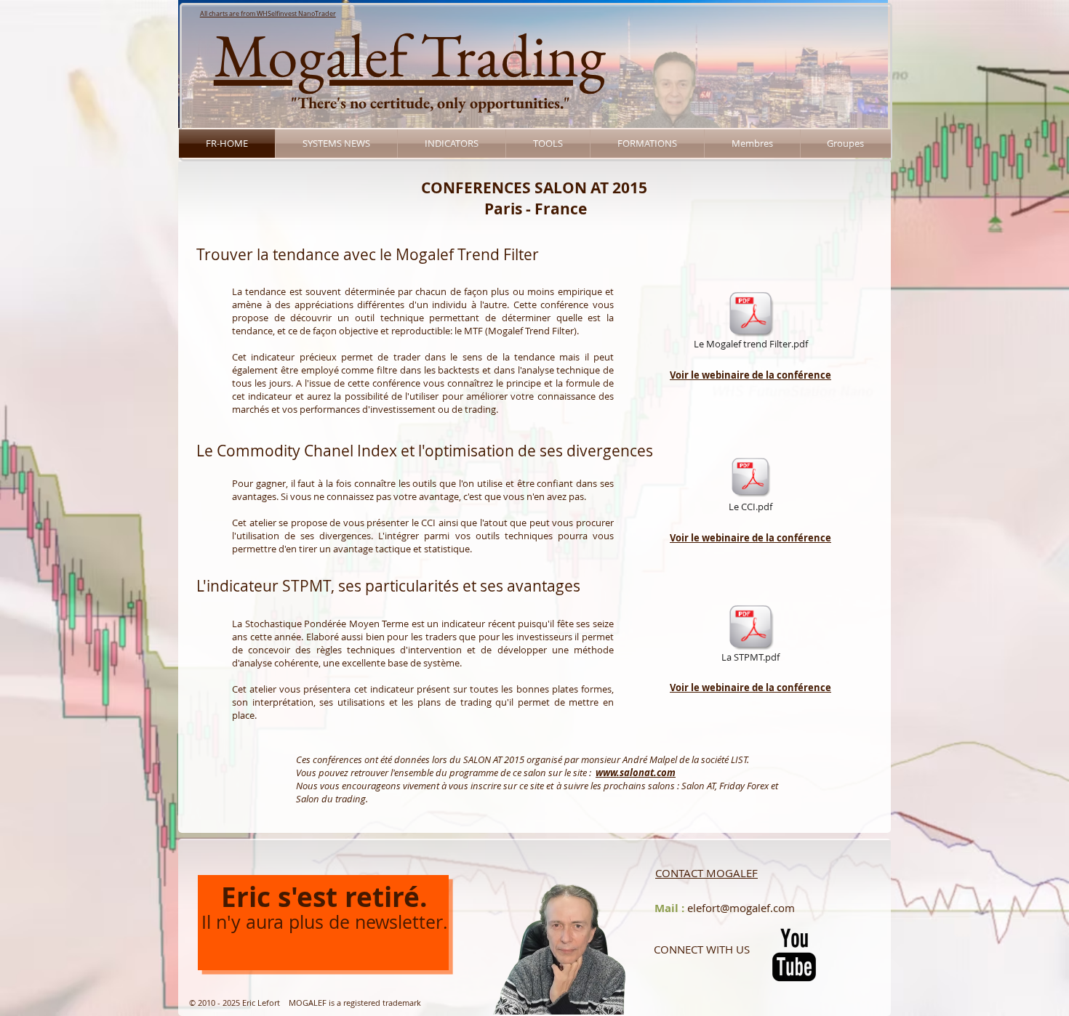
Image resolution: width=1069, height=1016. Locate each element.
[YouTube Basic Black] (794, 955)
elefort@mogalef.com (741, 907)
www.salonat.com (636, 772)
